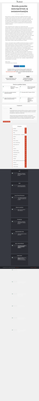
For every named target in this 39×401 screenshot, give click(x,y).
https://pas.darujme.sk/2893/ (11, 71)
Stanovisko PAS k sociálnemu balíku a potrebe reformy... (10, 98)
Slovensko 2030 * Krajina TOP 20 (28, 92)
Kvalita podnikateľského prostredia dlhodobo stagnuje (22, 331)
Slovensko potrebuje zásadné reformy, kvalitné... (10, 93)
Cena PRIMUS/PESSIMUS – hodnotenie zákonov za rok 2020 (22, 198)
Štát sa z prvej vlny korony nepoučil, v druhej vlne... (31, 87)
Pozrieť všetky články (6, 121)
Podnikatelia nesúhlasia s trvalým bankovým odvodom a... (22, 246)
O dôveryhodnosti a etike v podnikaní (22, 234)
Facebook (32, 267)
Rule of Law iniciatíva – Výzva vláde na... (14, 87)
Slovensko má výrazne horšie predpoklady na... (22, 186)
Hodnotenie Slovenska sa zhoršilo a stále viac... (22, 258)
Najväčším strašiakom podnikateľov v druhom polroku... (22, 174)
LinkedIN (35, 267)
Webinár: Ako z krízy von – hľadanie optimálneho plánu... (31, 99)
